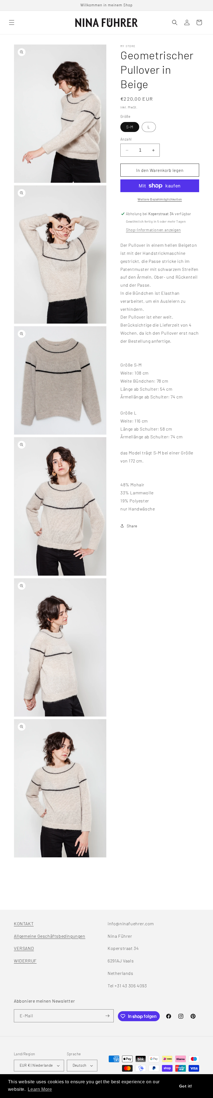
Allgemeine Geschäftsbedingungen (49, 936)
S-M (129, 126)
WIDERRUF (25, 960)
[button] (12, 22)
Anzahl (125, 139)
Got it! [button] (185, 1086)
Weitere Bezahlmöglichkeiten (160, 199)
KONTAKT (24, 923)
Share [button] (132, 525)
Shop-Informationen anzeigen (153, 229)
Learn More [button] (40, 1089)
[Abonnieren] (107, 1015)
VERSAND (24, 948)
